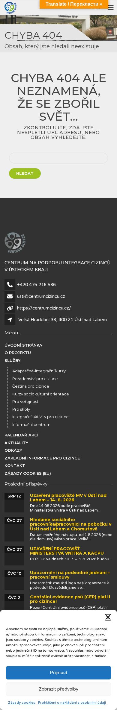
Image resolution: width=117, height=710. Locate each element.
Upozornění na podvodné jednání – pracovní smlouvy (70, 575)
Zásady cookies (21, 702)
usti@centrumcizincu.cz (41, 296)
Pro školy (21, 409)
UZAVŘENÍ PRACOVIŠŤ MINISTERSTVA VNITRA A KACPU (67, 551)
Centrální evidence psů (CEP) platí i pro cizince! (70, 599)
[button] (108, 617)
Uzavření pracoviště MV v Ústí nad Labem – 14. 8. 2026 (68, 498)
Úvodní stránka (23, 345)
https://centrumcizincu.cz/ (44, 308)
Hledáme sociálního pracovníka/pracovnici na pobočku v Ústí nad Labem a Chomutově (70, 524)
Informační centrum (31, 424)
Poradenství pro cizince (35, 378)
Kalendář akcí (21, 435)
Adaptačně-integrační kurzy (39, 370)
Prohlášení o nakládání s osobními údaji (72, 702)
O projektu (17, 352)
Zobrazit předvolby (58, 689)
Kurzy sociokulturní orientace (40, 394)
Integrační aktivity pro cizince (40, 416)
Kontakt (14, 465)
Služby (12, 360)
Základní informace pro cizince (42, 458)
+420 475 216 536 (36, 284)
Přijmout (59, 672)
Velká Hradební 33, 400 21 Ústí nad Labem (62, 319)
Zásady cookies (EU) (27, 473)
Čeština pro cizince (30, 386)
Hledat (25, 173)
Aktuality (16, 442)
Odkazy (13, 450)
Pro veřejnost (25, 401)
